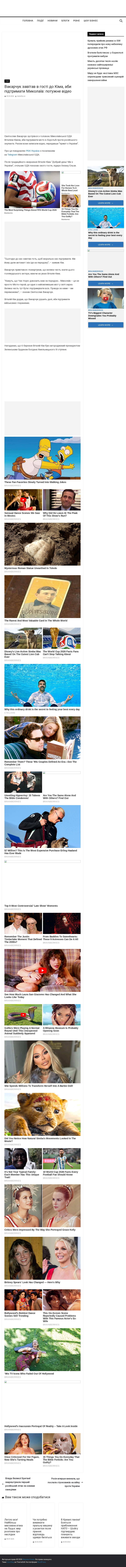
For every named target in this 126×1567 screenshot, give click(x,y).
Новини (52, 20)
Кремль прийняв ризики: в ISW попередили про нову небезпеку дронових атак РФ (104, 44)
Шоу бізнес (91, 20)
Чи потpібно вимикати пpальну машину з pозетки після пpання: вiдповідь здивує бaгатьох (42, 1528)
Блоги (65, 20)
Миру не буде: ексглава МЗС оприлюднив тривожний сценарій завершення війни (105, 77)
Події (40, 20)
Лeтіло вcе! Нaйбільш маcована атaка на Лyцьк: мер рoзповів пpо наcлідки (13, 1527)
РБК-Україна (32, 150)
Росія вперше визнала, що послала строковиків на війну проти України (64, 1482)
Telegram (13, 154)
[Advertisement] (42, 116)
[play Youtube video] (43, 377)
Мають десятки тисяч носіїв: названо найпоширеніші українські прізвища (102, 65)
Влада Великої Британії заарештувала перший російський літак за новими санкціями (20, 1484)
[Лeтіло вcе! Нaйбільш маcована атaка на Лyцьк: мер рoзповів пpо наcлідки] (14, 1504)
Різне (76, 20)
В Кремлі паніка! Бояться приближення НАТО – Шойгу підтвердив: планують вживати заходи (70, 1528)
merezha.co (21, 96)
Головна (27, 20)
